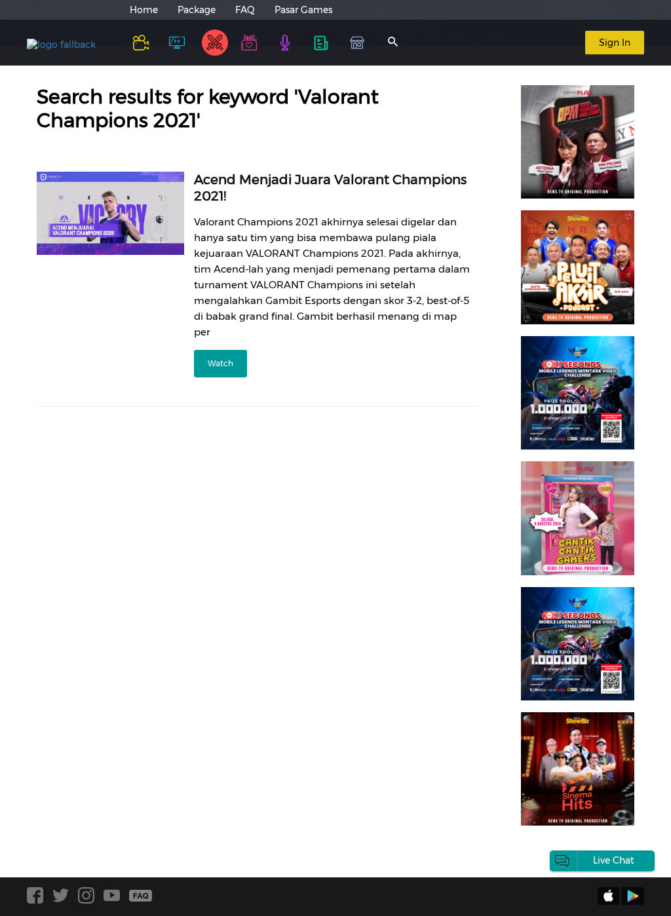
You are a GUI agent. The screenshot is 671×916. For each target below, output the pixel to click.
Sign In (614, 42)
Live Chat (613, 860)
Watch (220, 363)
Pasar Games (303, 10)
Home (144, 10)
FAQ (245, 10)
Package (197, 10)
